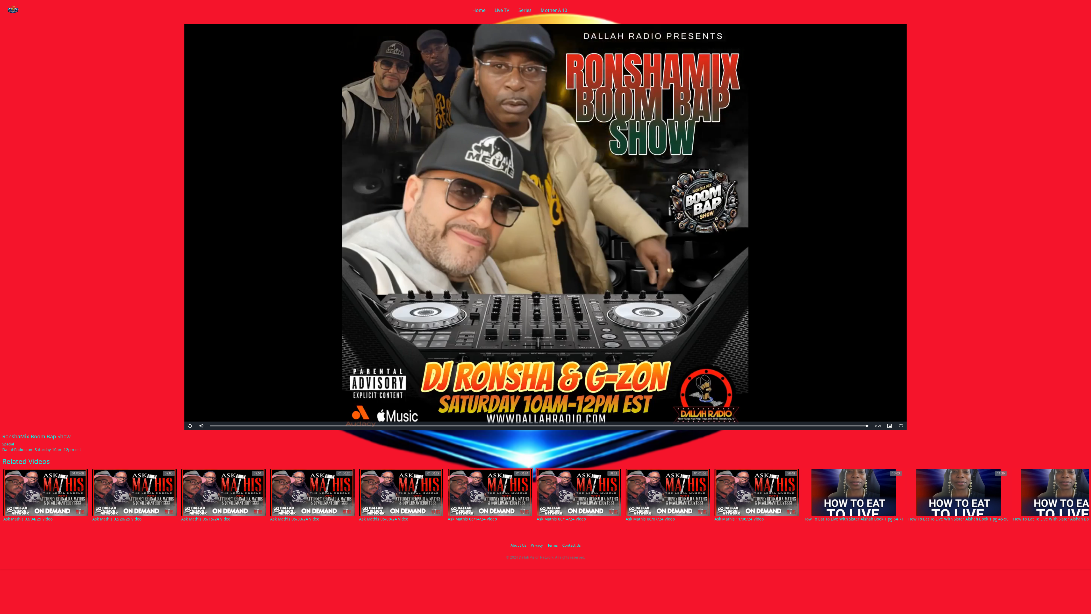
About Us (518, 545)
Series (525, 10)
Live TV (502, 10)
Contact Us (571, 545)
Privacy (537, 545)
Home (479, 10)
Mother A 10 (554, 10)
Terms (552, 545)
